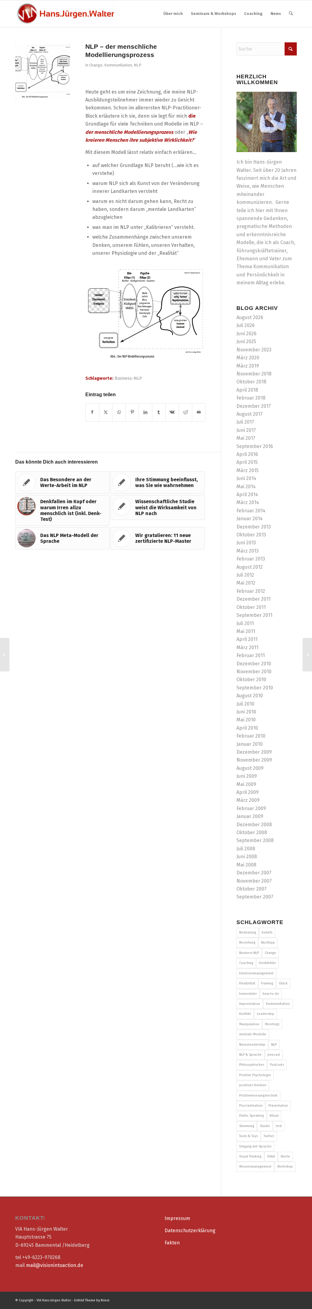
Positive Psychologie (255, 1075)
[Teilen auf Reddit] (185, 412)
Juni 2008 (246, 856)
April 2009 (247, 792)
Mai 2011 (245, 631)
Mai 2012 (245, 583)
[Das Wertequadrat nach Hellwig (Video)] (4, 654)
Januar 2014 (249, 518)
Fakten (172, 1243)
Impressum (177, 1218)
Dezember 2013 (253, 527)
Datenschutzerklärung (190, 1230)
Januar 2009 (249, 816)
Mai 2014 (246, 486)
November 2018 (253, 374)
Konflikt (245, 1014)
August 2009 (250, 768)
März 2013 (247, 551)
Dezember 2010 (253, 664)
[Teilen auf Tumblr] (158, 412)
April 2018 (247, 390)
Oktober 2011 (251, 607)
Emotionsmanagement (256, 973)
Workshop (285, 1166)
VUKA (271, 1156)
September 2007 (254, 897)
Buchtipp (268, 942)
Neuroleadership (252, 1045)
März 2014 (247, 502)
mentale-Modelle (252, 1034)
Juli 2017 (245, 422)
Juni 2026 (246, 333)
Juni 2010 (246, 712)
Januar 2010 (249, 744)
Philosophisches (251, 1065)
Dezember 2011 (253, 599)
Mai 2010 (246, 720)
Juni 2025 (246, 341)
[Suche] (291, 13)
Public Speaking (251, 1116)
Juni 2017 (246, 430)
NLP (137, 65)
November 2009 (254, 760)
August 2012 (249, 567)
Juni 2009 (246, 776)
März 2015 (247, 470)
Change (95, 65)
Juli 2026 (245, 325)
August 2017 (249, 414)
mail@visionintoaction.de (54, 1265)
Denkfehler (267, 963)
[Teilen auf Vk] (172, 412)
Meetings (272, 1024)
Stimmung (246, 1126)
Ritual (274, 1116)
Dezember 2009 (254, 752)
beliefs (267, 932)
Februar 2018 (250, 398)
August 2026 (249, 317)
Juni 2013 (246, 543)
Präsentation (278, 1106)
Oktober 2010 (251, 679)
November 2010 (253, 671)
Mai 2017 (245, 438)
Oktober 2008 (251, 832)
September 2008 (255, 840)
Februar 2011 (250, 655)
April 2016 (247, 454)
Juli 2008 (245, 849)
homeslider (248, 994)
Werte (285, 1156)
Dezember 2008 (254, 824)
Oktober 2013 (251, 535)
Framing (267, 983)
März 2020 (247, 358)
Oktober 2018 (251, 382)
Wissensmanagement (255, 1166)
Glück (283, 983)
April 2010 (247, 728)
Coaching (246, 963)
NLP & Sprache (250, 1055)
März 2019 (247, 366)
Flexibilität (247, 983)
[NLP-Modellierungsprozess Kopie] (42, 71)
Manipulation (249, 1024)
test (279, 1126)
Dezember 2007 (253, 873)
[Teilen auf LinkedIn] (145, 412)
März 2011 (247, 647)
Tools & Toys (248, 1136)
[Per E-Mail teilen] (198, 412)
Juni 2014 (246, 478)
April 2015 (247, 462)
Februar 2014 (250, 511)
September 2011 (254, 615)
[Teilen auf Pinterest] (132, 412)
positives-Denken (252, 1085)
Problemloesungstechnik (258, 1095)
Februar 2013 (250, 559)
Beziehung (247, 942)
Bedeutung (247, 932)
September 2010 (254, 688)
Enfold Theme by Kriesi (91, 1300)
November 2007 (254, 881)
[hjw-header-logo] (65, 13)
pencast (274, 1055)
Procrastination (251, 1106)
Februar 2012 (250, 591)
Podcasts (277, 1065)
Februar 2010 (250, 736)
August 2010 (249, 696)
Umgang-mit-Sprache (255, 1146)
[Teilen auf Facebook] (92, 412)
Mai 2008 (246, 865)
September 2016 (254, 446)
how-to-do (271, 994)
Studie (265, 1126)
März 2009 (248, 800)
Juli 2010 (245, 704)
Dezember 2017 (253, 406)
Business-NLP (128, 378)
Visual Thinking (250, 1156)
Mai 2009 (246, 784)
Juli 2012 (245, 575)
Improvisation (249, 1004)
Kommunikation (118, 65)
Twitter (269, 1136)
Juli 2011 (245, 623)
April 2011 (246, 639)
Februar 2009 (251, 808)
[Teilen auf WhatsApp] (119, 412)
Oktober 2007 (251, 889)
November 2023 (253, 350)
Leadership (265, 1014)
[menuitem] (173, 13)
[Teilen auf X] (105, 412)
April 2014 (247, 494)
